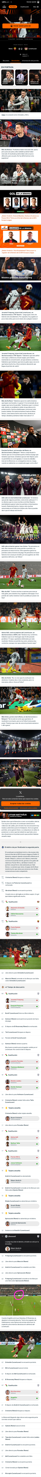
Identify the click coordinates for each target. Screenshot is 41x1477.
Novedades (16, 60)
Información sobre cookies (28, 808)
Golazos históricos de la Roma (21, 81)
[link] (13, 6)
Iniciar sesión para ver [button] (22, 26)
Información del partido (30, 60)
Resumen (6, 60)
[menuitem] (13, 6)
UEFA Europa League (4, 7)
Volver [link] (6, 11)
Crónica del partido (6, 82)
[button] (35, 6)
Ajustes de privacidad (11, 808)
